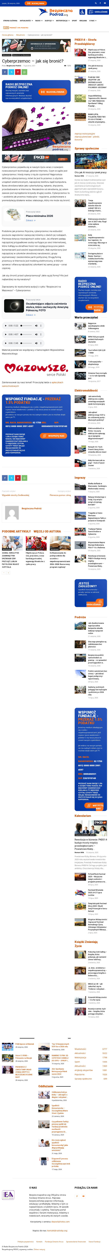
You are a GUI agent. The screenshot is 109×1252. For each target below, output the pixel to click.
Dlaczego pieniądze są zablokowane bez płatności (97, 644)
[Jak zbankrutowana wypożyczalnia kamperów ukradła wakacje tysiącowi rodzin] (80, 626)
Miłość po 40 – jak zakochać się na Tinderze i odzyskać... (97, 986)
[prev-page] (4, 572)
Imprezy (80, 477)
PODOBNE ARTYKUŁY (16, 531)
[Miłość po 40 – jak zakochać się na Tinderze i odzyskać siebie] (80, 986)
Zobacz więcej (39, 1249)
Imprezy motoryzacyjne (85, 133)
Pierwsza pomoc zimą (60, 495)
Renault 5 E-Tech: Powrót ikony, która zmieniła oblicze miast (97, 449)
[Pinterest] (18, 72)
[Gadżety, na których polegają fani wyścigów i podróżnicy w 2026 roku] (80, 690)
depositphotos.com (60, 1221)
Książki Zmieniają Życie (86, 944)
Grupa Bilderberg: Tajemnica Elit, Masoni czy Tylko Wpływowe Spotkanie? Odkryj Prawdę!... (97, 101)
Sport (74, 21)
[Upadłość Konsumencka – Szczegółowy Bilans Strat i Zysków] (44, 1108)
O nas (91, 21)
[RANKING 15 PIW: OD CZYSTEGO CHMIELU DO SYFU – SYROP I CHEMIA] (44, 1058)
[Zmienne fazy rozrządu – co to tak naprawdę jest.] (80, 376)
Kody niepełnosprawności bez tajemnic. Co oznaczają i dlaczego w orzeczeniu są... (97, 240)
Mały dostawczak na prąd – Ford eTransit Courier (96, 462)
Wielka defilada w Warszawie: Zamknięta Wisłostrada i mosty (97, 486)
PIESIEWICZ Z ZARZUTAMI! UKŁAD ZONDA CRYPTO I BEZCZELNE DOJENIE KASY (23, 1072)
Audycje (48, 21)
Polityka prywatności (26, 1241)
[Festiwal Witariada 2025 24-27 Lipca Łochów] (80, 893)
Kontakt (39, 1241)
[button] (96, 3)
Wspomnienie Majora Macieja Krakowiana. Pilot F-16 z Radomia (96, 545)
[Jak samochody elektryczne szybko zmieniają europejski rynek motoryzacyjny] (80, 399)
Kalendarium (83, 815)
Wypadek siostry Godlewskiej (15, 495)
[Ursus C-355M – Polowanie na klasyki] (7, 1058)
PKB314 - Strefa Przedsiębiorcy (85, 42)
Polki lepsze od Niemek (24, 1044)
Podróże (80, 617)
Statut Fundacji (94, 1241)
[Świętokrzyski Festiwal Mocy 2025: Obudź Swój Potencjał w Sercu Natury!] (80, 906)
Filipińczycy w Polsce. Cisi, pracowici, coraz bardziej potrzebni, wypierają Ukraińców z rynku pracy (35, 558)
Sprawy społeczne (87, 148)
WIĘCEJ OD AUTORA (47, 531)
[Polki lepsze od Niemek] (7, 1047)
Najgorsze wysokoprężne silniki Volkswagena (96, 325)
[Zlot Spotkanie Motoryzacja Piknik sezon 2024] (44, 1072)
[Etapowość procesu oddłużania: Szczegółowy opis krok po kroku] (44, 1161)
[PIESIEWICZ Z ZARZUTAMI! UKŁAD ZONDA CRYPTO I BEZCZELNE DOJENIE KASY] (7, 1070)
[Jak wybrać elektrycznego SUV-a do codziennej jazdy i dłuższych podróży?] (80, 415)
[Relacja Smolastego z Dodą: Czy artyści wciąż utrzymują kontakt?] (80, 500)
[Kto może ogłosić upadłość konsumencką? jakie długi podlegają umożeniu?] (44, 1143)
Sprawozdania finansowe (76, 1241)
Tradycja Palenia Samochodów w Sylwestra (95, 531)
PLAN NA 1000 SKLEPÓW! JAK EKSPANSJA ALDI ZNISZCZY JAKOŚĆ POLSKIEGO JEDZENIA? (97, 82)
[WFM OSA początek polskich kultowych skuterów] (80, 339)
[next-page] (8, 572)
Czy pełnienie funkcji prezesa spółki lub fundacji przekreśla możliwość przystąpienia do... (60, 1127)
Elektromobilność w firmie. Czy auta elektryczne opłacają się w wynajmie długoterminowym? (96, 433)
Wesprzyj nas (56, 435)
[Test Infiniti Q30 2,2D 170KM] (80, 353)
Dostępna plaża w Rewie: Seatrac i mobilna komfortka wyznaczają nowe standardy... (95, 259)
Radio (37, 21)
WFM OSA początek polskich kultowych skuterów (96, 339)
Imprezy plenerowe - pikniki (85, 835)
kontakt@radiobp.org (57, 1230)
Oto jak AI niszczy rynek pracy (90, 172)
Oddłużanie (93, 604)
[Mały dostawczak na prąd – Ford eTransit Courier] (80, 463)
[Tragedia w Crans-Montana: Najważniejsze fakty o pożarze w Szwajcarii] (80, 516)
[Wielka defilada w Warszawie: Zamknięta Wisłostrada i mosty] (80, 486)
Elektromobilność (86, 390)
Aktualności (25, 21)
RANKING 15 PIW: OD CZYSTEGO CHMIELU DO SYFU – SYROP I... (60, 1058)
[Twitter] (11, 72)
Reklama (83, 21)
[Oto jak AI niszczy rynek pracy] (80, 68)
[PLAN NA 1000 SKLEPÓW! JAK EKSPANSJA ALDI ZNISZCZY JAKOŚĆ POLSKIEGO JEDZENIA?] (80, 80)
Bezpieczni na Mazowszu (21, 55)
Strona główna (10, 21)
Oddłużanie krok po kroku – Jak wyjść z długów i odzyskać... (60, 1094)
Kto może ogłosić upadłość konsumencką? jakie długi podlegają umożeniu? (60, 1145)
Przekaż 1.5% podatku (19, 28)
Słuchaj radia (55, 92)
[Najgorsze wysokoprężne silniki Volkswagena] (80, 326)
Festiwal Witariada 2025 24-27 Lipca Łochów (95, 892)
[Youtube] (105, 3)
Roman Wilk (79, 176)
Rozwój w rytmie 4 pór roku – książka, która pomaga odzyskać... (97, 1011)
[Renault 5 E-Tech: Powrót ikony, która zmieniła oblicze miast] (80, 449)
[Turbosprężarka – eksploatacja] (80, 364)
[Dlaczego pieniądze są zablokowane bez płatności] (80, 644)
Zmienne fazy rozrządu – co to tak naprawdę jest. (97, 375)
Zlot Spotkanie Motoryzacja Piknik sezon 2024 (59, 1071)
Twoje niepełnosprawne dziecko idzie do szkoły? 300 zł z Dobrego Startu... (95, 206)
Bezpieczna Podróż (14, 66)
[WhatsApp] (24, 72)
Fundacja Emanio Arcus (54, 1241)
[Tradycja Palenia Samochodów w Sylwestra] (80, 532)
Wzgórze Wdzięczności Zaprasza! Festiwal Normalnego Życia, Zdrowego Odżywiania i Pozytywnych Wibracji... (97, 925)
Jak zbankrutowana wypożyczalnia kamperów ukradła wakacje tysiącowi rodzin (96, 628)
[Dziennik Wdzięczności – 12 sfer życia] (80, 1000)
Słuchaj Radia (38, 3)
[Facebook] (100, 3)
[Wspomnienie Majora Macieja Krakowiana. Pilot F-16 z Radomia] (80, 545)
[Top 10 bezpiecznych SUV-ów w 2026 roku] (44, 1047)
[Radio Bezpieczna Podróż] (55, 12)
